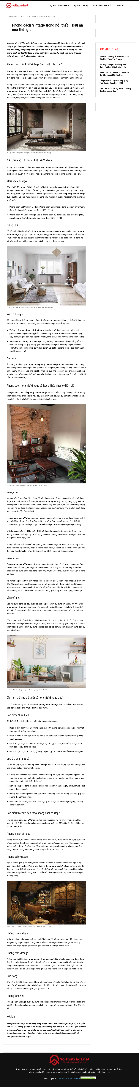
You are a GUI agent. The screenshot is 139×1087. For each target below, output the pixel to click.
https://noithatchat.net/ (69, 1078)
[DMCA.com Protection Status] (88, 1078)
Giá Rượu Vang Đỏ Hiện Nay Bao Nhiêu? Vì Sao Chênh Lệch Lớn (112, 65)
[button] (130, 5)
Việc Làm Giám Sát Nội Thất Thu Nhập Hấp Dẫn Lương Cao (115, 89)
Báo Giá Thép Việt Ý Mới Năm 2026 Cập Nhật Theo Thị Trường (114, 57)
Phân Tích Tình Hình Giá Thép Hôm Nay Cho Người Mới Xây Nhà (114, 73)
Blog (10, 16)
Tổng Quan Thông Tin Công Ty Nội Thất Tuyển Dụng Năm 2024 (113, 81)
